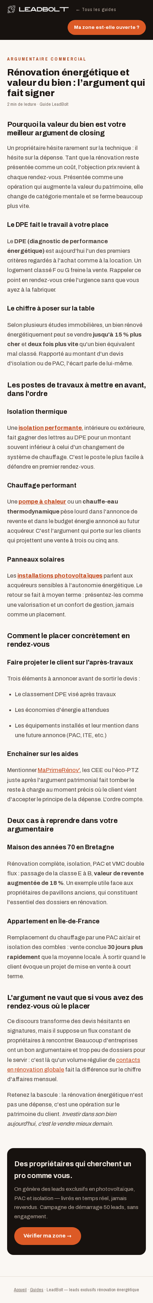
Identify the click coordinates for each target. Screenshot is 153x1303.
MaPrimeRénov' (59, 770)
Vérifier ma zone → (47, 1236)
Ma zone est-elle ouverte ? (106, 27)
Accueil (20, 1290)
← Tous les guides (95, 9)
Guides (36, 1290)
